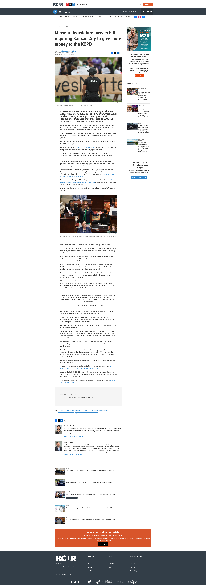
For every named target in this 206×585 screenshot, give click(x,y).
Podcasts (90, 567)
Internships (111, 571)
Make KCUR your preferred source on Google (139, 165)
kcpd (86, 410)
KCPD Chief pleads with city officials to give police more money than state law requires (90, 519)
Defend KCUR (103, 544)
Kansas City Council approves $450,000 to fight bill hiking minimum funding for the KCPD (91, 470)
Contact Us (111, 563)
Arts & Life (74, 16)
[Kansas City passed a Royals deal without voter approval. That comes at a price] (132, 91)
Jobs (110, 567)
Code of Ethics (133, 560)
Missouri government (66, 413)
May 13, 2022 (98, 305)
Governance (133, 563)
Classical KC (128, 16)
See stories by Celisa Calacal (73, 436)
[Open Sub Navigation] (68, 16)
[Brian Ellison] (58, 446)
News (65, 16)
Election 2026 (57, 16)
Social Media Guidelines (136, 556)
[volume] (60, 12)
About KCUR (91, 556)
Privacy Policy (133, 571)
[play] (55, 12)
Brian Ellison (72, 51)
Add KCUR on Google (139, 178)
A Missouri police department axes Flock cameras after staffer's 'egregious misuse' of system (144, 129)
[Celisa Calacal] (58, 429)
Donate (148, 4)
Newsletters (91, 571)
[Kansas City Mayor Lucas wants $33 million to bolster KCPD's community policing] (60, 482)
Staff (110, 560)
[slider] (62, 11)
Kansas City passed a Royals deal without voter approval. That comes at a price (144, 95)
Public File (132, 567)
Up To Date (69, 492)
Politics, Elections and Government (64, 27)
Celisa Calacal (64, 51)
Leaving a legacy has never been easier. (139, 55)
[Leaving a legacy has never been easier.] (139, 39)
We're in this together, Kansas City (103, 532)
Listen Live (90, 560)
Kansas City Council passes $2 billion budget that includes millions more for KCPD (89, 508)
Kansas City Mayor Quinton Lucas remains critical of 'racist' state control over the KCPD (90, 494)
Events (110, 556)
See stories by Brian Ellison (73, 455)
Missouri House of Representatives (86, 413)
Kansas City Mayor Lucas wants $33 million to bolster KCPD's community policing (89, 482)
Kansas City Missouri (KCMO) (100, 410)
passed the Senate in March (86, 147)
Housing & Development (141, 139)
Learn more (139, 76)
